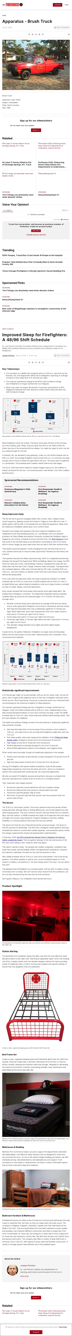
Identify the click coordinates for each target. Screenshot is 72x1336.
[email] (43, 34)
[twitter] (36, 34)
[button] (3, 4)
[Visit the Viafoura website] (65, 219)
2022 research (57, 539)
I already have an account (36, 234)
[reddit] (39, 34)
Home (4, 15)
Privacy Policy (63, 1327)
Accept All (36, 1332)
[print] (69, 34)
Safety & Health (8, 329)
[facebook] (29, 34)
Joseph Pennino (8, 355)
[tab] (7, 210)
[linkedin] (33, 34)
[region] (36, 215)
